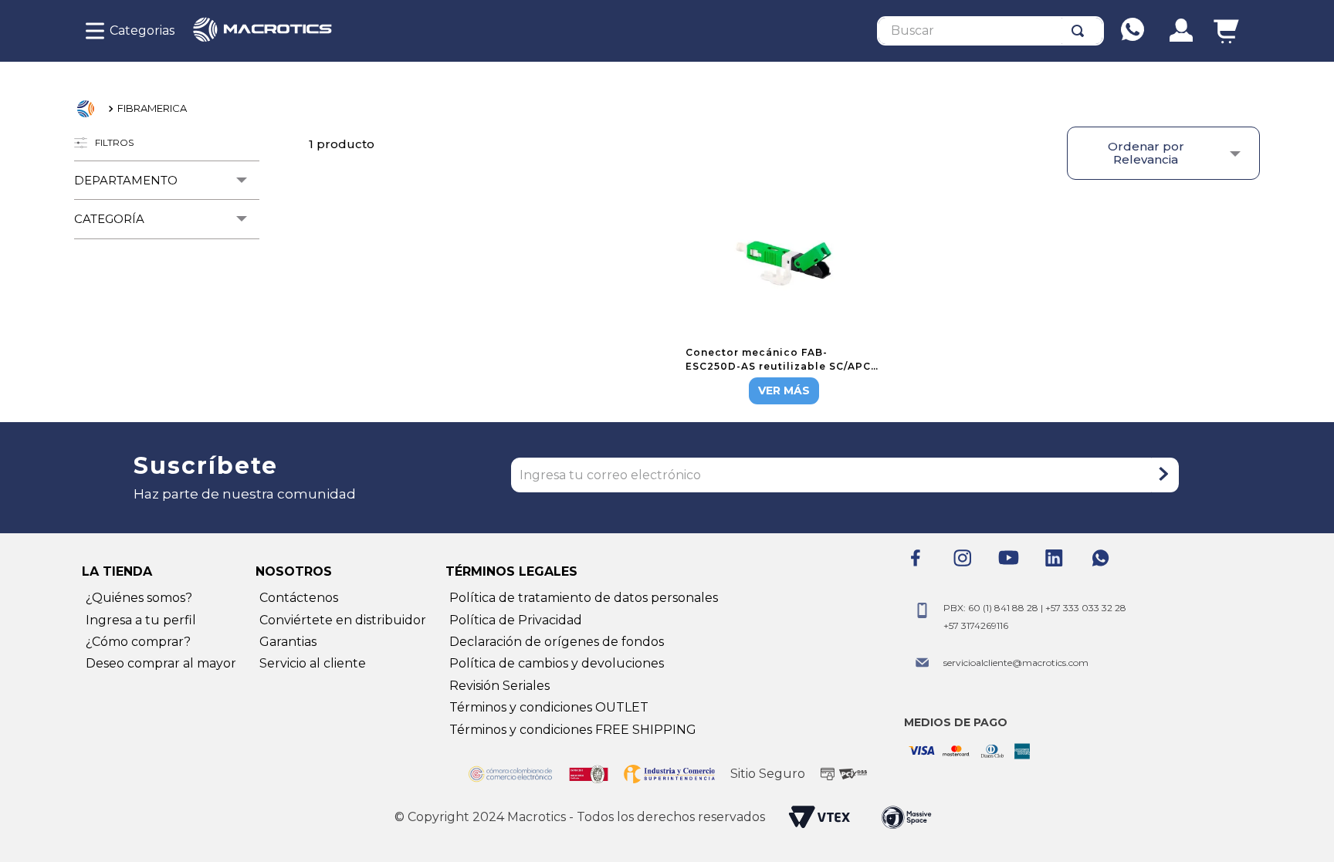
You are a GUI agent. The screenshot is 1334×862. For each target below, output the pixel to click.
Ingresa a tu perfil (141, 620)
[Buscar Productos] (1081, 31)
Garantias (288, 641)
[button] (166, 180)
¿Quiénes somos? (139, 597)
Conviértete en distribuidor (342, 620)
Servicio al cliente (312, 663)
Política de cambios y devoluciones (556, 663)
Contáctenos (298, 597)
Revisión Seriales (499, 685)
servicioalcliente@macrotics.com (1016, 662)
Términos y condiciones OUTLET (548, 707)
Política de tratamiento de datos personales (583, 597)
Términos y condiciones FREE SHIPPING (572, 729)
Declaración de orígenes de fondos (556, 641)
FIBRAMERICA (152, 108)
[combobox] (990, 31)
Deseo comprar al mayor (161, 663)
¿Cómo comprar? (138, 641)
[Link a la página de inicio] (89, 109)
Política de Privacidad (515, 620)
